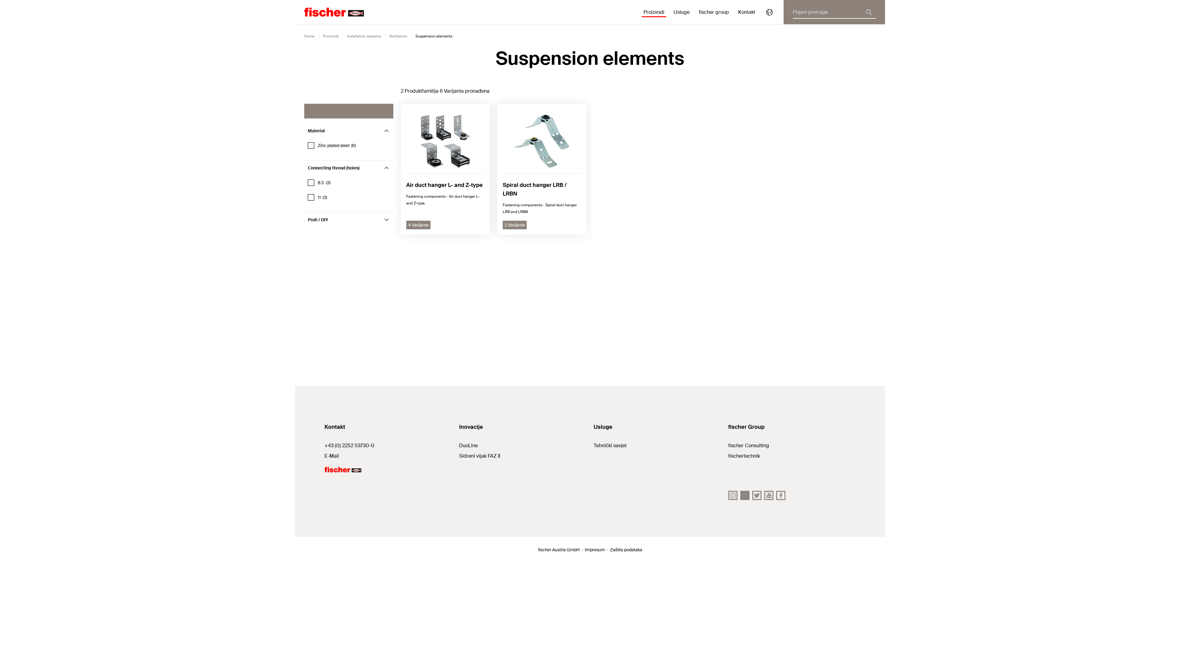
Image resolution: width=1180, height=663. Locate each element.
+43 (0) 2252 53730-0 (349, 445)
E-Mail (331, 456)
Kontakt (746, 12)
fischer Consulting (748, 445)
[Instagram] (733, 495)
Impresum (595, 549)
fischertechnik (744, 456)
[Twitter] (756, 495)
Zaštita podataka (626, 549)
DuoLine (468, 445)
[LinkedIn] (744, 495)
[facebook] (780, 495)
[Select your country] (769, 12)
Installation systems (364, 36)
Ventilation (398, 36)
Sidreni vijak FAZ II (479, 456)
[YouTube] (768, 495)
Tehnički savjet (610, 445)
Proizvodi (331, 36)
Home (309, 36)
